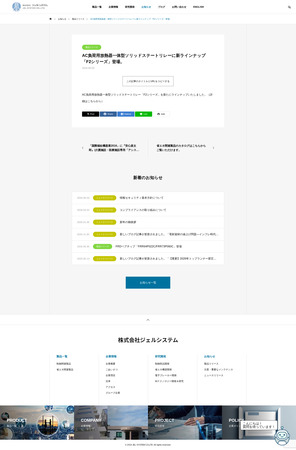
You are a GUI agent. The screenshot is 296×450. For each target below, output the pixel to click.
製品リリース (91, 47)
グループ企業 (113, 392)
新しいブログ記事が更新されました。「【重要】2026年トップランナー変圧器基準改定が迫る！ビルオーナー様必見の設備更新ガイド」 (169, 258)
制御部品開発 (162, 363)
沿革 (108, 381)
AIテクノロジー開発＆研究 (169, 381)
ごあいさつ (112, 369)
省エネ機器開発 (163, 369)
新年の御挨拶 (128, 222)
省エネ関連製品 (65, 369)
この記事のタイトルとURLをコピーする (148, 81)
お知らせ (146, 6)
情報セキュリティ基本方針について (142, 197)
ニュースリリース (104, 198)
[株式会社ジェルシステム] (30, 7)
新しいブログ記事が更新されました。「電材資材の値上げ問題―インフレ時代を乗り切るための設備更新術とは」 (169, 234)
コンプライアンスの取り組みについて (143, 209)
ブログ (161, 6)
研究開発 (130, 6)
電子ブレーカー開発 (166, 375)
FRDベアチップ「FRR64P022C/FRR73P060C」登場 (149, 246)
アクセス (110, 387)
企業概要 (110, 363)
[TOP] (148, 319)
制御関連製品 (64, 363)
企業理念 (110, 375)
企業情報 (113, 6)
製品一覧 (97, 6)
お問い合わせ (179, 6)
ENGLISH (198, 6)
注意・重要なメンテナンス (218, 369)
